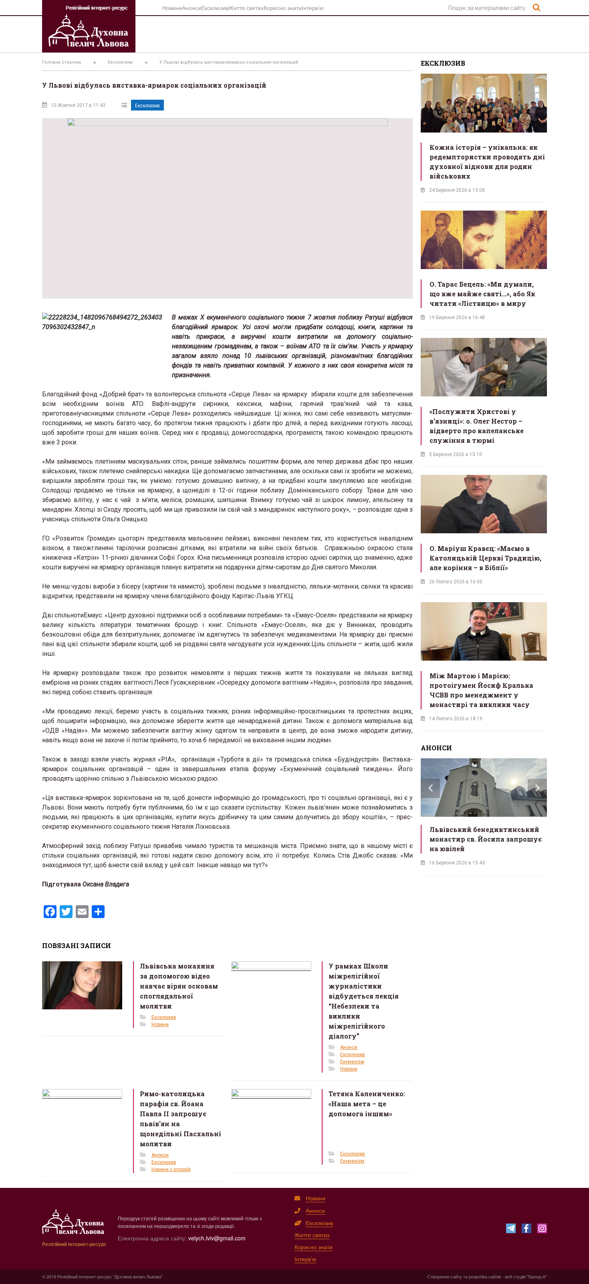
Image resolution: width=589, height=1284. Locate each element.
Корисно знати (283, 8)
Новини (172, 8)
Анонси (191, 8)
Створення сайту (444, 1276)
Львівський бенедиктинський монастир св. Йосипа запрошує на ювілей (486, 839)
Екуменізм (352, 1062)
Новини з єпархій (171, 1169)
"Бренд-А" (537, 1276)
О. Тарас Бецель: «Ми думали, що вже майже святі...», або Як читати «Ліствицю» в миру (482, 293)
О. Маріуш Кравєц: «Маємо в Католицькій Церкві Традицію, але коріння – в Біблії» (485, 558)
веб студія (515, 1276)
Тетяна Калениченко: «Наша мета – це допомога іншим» (367, 1103)
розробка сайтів (485, 1276)
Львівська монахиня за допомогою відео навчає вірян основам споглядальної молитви (179, 986)
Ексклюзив (214, 8)
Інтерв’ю (313, 8)
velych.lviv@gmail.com (217, 1238)
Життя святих (246, 8)
